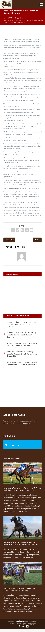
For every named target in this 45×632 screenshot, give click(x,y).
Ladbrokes (20, 621)
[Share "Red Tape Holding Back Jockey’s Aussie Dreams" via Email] (31, 230)
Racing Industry (22, 20)
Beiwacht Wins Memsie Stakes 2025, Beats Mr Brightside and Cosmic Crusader (21, 324)
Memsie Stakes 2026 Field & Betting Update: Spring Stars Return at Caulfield (21, 335)
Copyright (32, 624)
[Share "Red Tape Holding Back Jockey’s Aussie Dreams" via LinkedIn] (27, 230)
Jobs (25, 624)
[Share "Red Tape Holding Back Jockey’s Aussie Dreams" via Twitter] (17, 230)
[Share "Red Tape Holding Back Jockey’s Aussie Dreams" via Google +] (22, 230)
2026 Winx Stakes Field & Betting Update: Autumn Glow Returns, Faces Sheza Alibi (22, 354)
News (12, 20)
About (11, 624)
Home (5, 20)
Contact (19, 624)
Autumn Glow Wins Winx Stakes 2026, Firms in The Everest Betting (22, 344)
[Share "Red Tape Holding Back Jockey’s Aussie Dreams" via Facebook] (13, 230)
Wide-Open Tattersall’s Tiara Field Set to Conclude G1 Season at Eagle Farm (22, 363)
